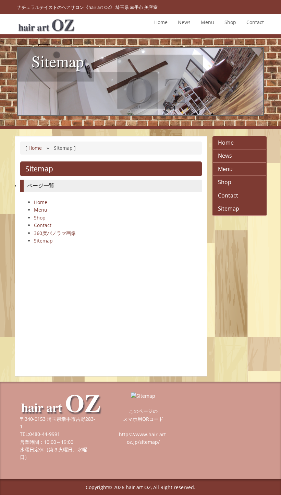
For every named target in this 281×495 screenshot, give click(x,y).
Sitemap (43, 240)
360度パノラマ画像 (55, 233)
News (184, 22)
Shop (230, 22)
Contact (255, 22)
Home (161, 22)
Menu (207, 22)
